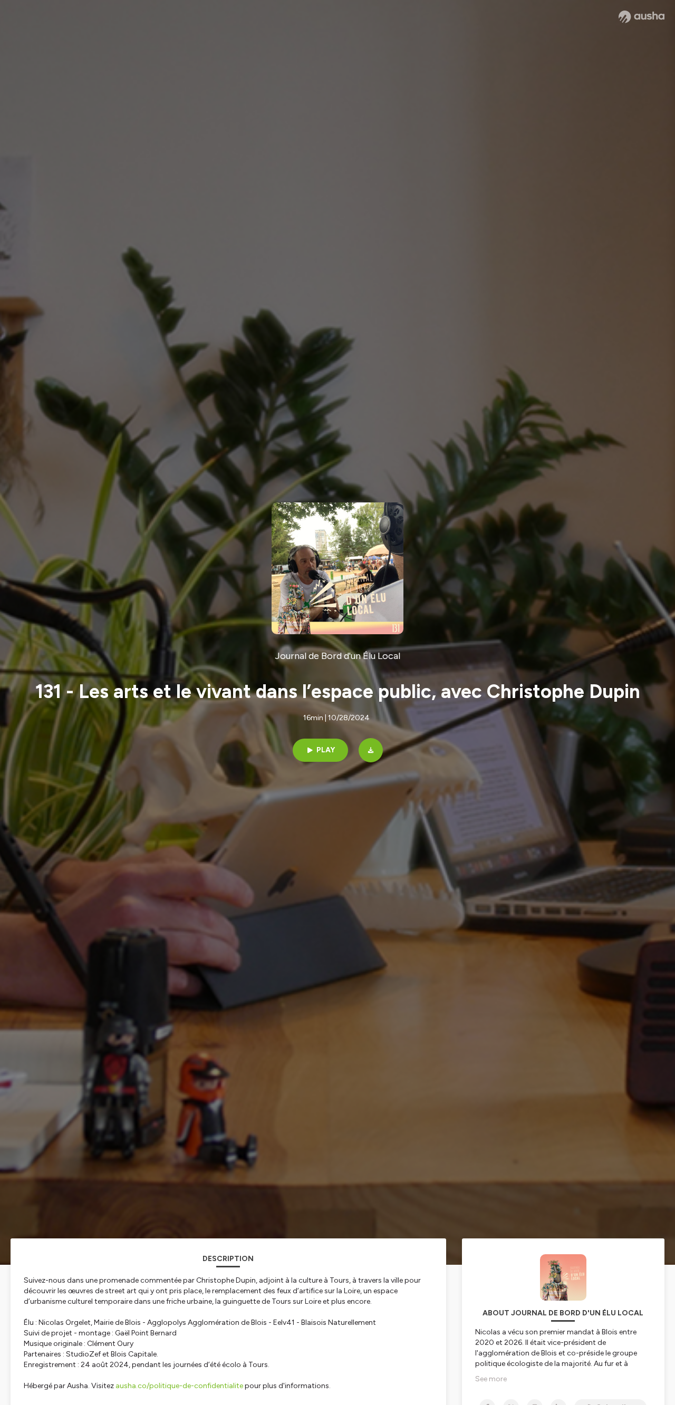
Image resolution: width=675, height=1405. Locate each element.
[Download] (371, 750)
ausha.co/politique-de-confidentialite (179, 1385)
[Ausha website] (641, 17)
